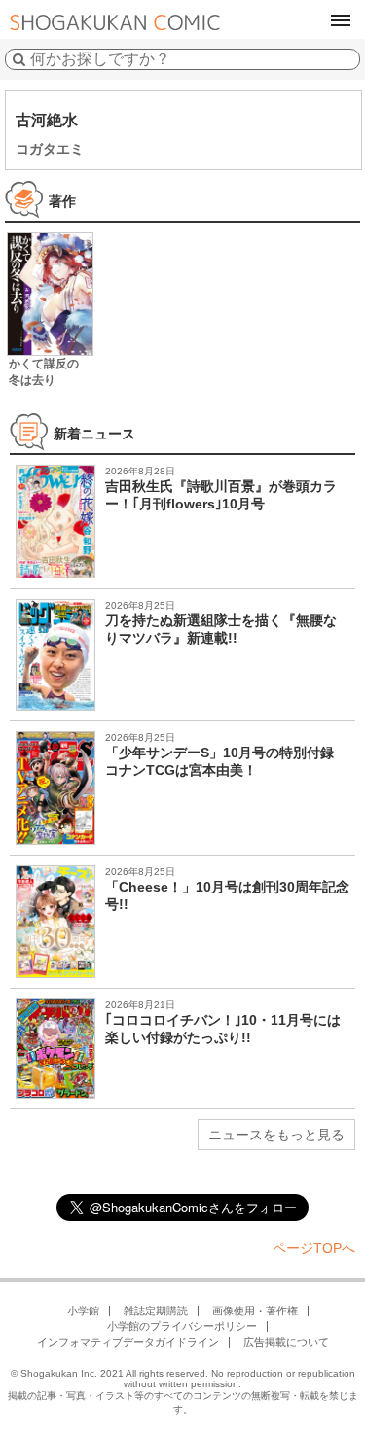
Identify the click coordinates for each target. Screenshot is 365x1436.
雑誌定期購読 (156, 1310)
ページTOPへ (314, 1248)
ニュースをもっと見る (276, 1134)
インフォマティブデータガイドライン (128, 1342)
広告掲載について (286, 1342)
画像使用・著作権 (255, 1310)
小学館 (83, 1310)
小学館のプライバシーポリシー (182, 1326)
